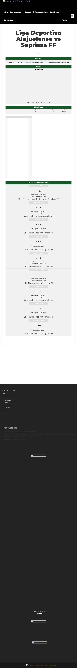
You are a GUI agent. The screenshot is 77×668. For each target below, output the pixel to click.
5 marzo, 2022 (38, 253)
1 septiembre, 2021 (38, 270)
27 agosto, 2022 (39, 219)
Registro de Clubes (41, 12)
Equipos (28, 12)
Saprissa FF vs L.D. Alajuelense (38, 216)
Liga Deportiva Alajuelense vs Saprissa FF (38, 199)
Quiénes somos (15, 12)
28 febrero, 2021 (38, 320)
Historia (6, 402)
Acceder (65, 20)
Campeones (7, 405)
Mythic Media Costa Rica (49, 665)
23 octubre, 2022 (38, 202)
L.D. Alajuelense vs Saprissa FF (38, 233)
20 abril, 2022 (38, 236)
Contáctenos (8, 20)
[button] (22, 12)
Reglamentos (8, 400)
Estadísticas (54, 12)
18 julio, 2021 (38, 286)
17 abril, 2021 (38, 303)
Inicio (6, 12)
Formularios (7, 407)
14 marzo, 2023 (38, 186)
